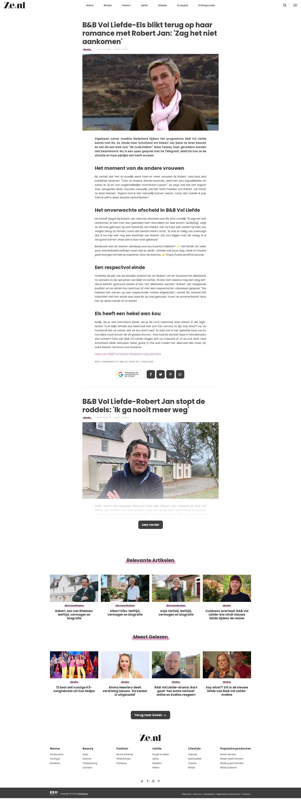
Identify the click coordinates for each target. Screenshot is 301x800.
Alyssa (125, 49)
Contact (246, 794)
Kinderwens (56, 754)
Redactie (186, 794)
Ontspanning (90, 763)
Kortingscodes (206, 5)
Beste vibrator (228, 754)
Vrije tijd (192, 754)
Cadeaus (121, 763)
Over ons (197, 794)
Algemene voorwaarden (228, 794)
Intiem (155, 767)
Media (87, 49)
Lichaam (87, 767)
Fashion (126, 5)
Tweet (160, 374)
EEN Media (83, 793)
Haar (85, 754)
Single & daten (160, 754)
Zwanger (55, 758)
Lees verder (150, 525)
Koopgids (182, 5)
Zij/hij (155, 758)
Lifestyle (162, 5)
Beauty (108, 5)
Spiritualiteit (194, 758)
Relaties (156, 763)
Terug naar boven (148, 715)
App (180, 374)
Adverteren (209, 794)
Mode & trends (124, 754)
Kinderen (55, 763)
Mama (90, 5)
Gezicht (87, 758)
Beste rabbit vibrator (232, 758)
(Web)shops (123, 758)
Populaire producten (235, 749)
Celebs (192, 763)
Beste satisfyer (228, 767)
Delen (151, 374)
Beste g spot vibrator (232, 763)
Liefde (144, 5)
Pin (170, 374)
